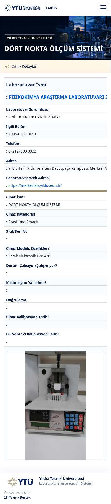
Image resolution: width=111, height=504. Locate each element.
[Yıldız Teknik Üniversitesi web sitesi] (20, 482)
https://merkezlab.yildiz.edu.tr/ (35, 185)
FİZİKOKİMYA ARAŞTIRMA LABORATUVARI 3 (58, 97)
